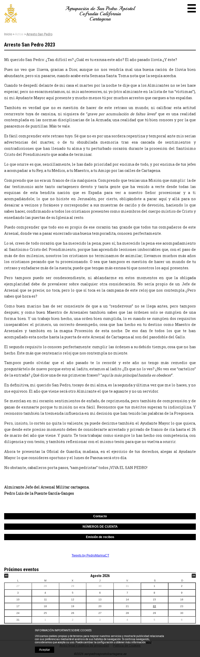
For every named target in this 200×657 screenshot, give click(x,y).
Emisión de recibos (100, 537)
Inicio (8, 34)
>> (193, 575)
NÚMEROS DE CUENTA (100, 526)
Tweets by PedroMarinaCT (90, 555)
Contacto (100, 516)
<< (6, 575)
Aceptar (44, 650)
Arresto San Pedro (39, 34)
